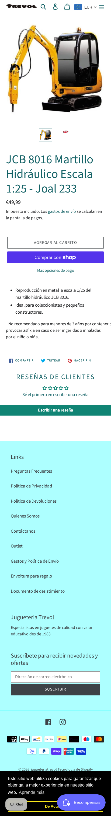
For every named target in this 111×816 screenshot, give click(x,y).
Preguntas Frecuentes (31, 471)
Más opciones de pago (55, 270)
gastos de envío (62, 211)
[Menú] (101, 6)
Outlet (17, 546)
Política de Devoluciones (34, 501)
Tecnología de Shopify (75, 769)
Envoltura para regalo (31, 576)
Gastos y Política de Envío (35, 561)
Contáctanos (23, 531)
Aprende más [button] (31, 792)
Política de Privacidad (31, 486)
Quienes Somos (25, 516)
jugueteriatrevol (44, 769)
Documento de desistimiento (38, 591)
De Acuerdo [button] (55, 806)
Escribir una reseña (55, 410)
